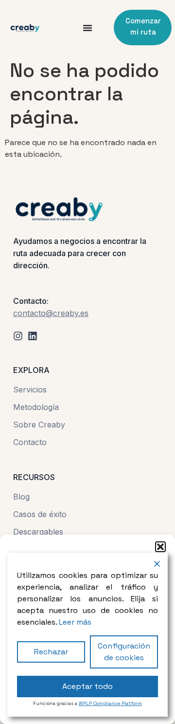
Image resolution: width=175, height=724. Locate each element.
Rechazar (51, 652)
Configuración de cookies (124, 652)
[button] (160, 547)
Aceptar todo (87, 686)
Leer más (75, 622)
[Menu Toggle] (87, 28)
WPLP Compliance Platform (110, 703)
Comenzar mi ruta (143, 26)
